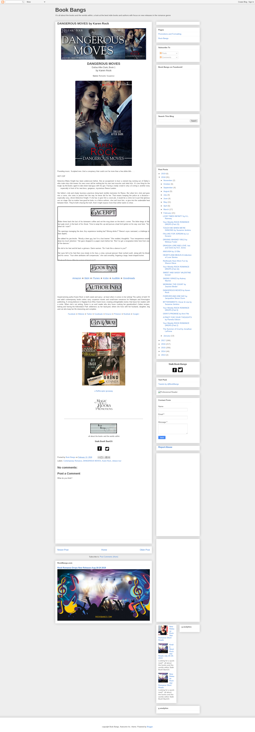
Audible (116, 278)
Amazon (76, 278)
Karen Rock (106, 461)
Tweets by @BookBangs (168, 384)
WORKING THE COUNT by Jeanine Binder (174, 285)
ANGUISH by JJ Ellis (171, 251)
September (168, 187)
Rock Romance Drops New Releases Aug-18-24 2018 (81, 568)
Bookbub (127, 314)
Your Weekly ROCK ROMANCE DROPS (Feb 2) (176, 324)
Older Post (145, 550)
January (167, 336)
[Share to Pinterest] (109, 457)
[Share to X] (104, 457)
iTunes (96, 278)
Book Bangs (70, 10)
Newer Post (62, 550)
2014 (163, 351)
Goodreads (129, 278)
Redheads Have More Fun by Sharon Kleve (175, 262)
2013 (163, 355)
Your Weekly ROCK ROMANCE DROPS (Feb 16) (176, 268)
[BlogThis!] (101, 457)
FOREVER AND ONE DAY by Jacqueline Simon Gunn (175, 297)
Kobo (106, 278)
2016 (163, 344)
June (165, 198)
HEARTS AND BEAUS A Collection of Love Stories (177, 256)
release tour (116, 461)
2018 (163, 177)
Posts (164, 53)
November (168, 180)
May (165, 202)
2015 (163, 348)
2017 (163, 340)
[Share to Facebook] (106, 457)
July (165, 195)
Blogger (150, 727)
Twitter (89, 314)
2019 (163, 174)
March (166, 209)
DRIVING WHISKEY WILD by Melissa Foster (175, 241)
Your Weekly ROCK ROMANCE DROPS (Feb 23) (176, 223)
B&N (86, 278)
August (166, 191)
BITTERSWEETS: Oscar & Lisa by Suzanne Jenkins (177, 303)
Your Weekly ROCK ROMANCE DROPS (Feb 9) (176, 309)
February (167, 213)
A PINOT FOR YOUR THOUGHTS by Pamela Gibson (177, 318)
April (165, 206)
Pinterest (117, 314)
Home (104, 550)
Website (81, 314)
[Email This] (99, 457)
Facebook (72, 314)
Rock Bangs (163, 38)
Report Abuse (165, 447)
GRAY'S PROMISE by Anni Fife (176, 314)
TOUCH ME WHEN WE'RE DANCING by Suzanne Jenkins (177, 229)
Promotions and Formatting (169, 34)
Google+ (136, 314)
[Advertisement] (178, 494)
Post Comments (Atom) (109, 557)
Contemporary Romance (72, 461)
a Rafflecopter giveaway (103, 391)
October (167, 184)
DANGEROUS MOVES (92, 461)
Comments (166, 57)
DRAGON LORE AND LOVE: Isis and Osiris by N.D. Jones (176, 246)
